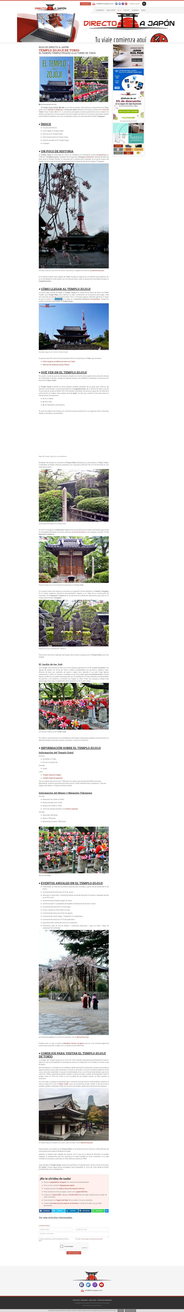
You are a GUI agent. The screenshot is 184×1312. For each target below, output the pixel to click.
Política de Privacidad (104, 1300)
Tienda (143, 10)
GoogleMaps (101, 155)
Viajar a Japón (110, 10)
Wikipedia (89, 157)
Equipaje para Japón (67, 1185)
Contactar (76, 1300)
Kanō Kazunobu (79, 532)
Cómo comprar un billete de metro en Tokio (59, 361)
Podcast (126, 10)
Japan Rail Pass (82, 1192)
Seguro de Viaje (62, 1200)
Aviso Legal (92, 1300)
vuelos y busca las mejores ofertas (71, 1188)
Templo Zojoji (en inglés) (52, 775)
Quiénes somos (135, 4)
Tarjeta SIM (56, 1195)
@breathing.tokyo (98, 270)
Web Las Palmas (97, 1305)
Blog (119, 10)
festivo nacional (71, 809)
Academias (135, 10)
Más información (130, 1310)
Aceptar (121, 1310)
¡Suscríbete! (85, 4)
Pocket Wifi (73, 1195)
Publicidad (84, 1300)
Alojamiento (100, 10)
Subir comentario (74, 1253)
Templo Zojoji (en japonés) (53, 778)
